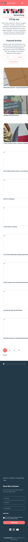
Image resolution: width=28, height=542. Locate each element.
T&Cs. (16, 518)
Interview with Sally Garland (11, 115)
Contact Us (12, 478)
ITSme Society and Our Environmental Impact (16, 282)
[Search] (26, 3)
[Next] (5, 355)
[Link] (9, 3)
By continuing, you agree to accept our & (14, 517)
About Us (6, 478)
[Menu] (22, 3)
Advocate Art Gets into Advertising (13, 310)
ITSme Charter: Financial (10, 227)
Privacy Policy (20, 478)
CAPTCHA (5, 513)
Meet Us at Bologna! (9, 199)
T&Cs (4, 480)
